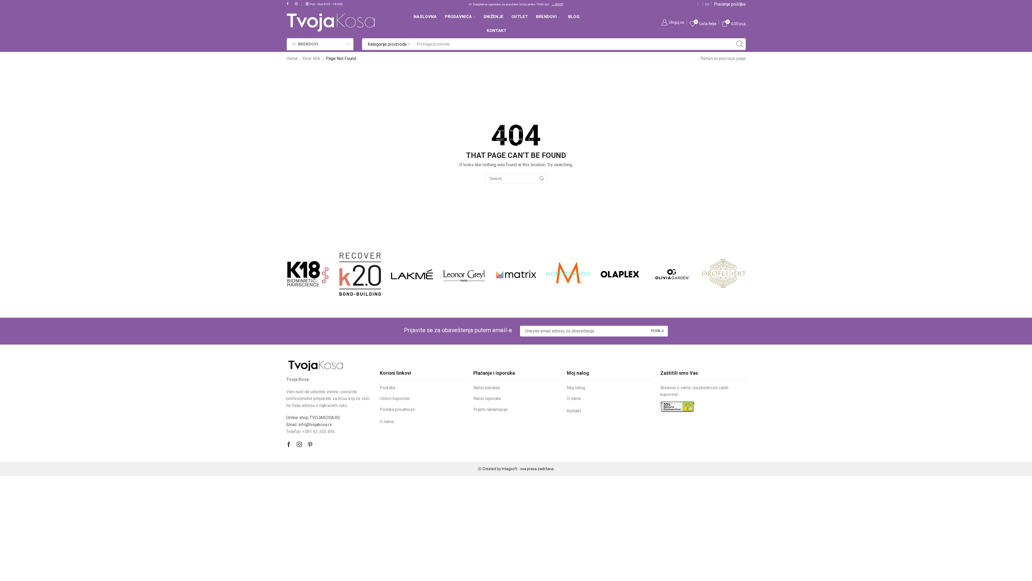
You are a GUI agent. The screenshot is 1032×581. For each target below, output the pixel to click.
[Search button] (740, 44)
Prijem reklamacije (490, 409)
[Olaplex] (568, 274)
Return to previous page (723, 58)
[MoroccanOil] (516, 274)
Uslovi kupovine (395, 398)
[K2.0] (308, 274)
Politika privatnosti (397, 409)
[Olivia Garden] (620, 274)
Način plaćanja (486, 387)
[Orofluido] (672, 274)
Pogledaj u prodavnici (559, 4)
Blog (573, 16)
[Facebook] (287, 4)
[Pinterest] (310, 444)
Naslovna (425, 16)
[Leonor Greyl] (412, 274)
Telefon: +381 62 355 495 (310, 431)
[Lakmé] (360, 274)
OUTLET (519, 16)
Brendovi (546, 16)
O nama (387, 421)
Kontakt (497, 30)
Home (292, 58)
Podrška (387, 387)
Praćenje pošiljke (730, 4)
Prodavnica (458, 16)
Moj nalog (576, 387)
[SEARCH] (542, 178)
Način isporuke (487, 398)
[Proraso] (724, 274)
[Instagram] (296, 4)
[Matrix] (464, 274)
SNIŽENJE (493, 16)
